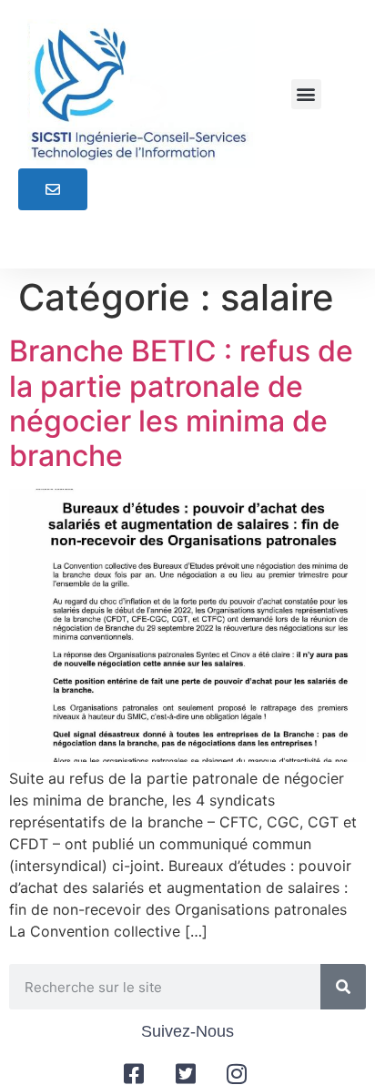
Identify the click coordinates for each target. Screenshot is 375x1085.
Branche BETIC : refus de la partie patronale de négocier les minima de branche (181, 403)
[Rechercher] (343, 986)
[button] (306, 94)
